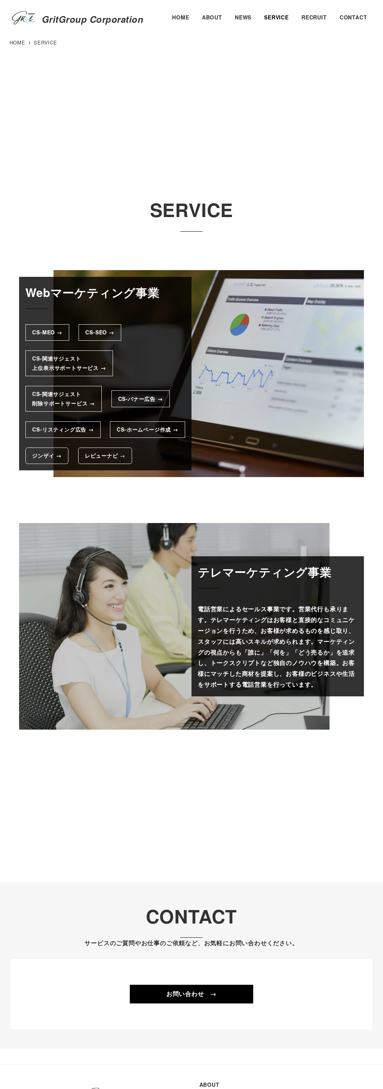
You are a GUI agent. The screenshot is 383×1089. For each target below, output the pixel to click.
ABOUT (209, 1084)
